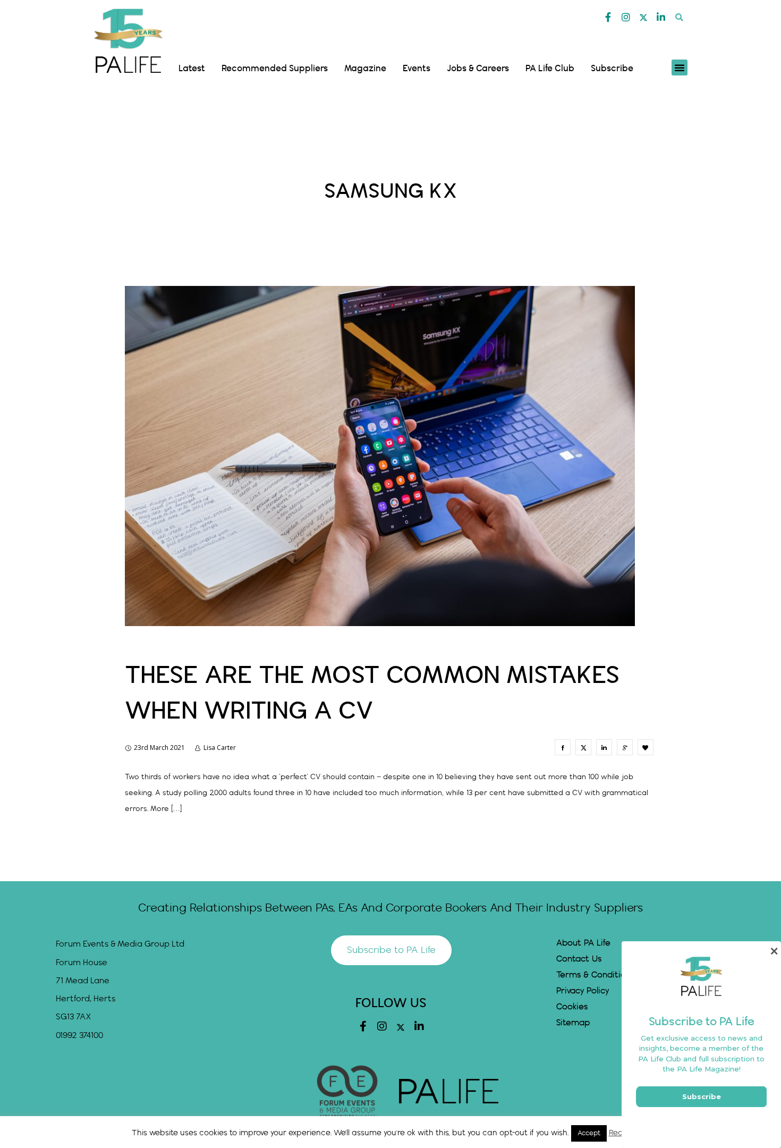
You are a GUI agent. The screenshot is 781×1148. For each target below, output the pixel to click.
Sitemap (573, 1022)
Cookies (572, 1006)
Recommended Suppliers (275, 68)
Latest (192, 68)
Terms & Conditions (595, 975)
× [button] (774, 951)
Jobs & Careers (478, 68)
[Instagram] (626, 17)
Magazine (365, 68)
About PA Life (583, 943)
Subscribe (612, 68)
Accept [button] (589, 1133)
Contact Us (578, 959)
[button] (679, 17)
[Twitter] (643, 17)
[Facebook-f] (608, 17)
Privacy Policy (582, 990)
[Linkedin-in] (661, 17)
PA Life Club (549, 68)
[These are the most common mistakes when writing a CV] (563, 747)
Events (416, 68)
